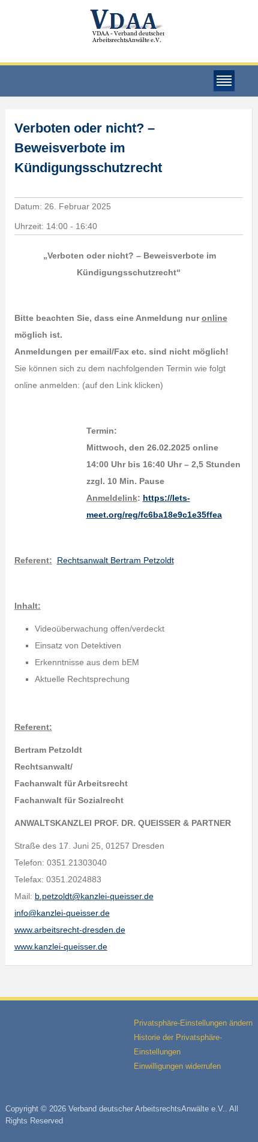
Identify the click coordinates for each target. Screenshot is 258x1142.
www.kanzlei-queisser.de (60, 946)
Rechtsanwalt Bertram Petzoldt (115, 560)
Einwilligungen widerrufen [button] (177, 1066)
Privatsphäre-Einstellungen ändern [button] (193, 1022)
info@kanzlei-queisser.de (62, 913)
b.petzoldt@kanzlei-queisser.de (94, 896)
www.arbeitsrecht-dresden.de (69, 929)
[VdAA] (129, 26)
